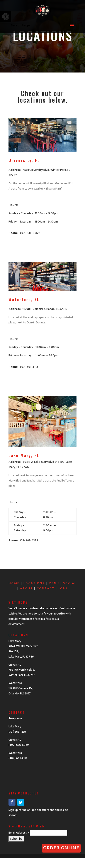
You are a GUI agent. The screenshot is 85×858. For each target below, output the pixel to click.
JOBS (63, 588)
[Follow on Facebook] (11, 802)
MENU (54, 583)
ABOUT (26, 588)
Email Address (18, 832)
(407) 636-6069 (18, 745)
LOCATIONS (34, 583)
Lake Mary (14, 726)
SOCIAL (69, 583)
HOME (14, 583)
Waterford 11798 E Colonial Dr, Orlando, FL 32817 (20, 688)
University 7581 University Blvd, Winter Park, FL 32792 (21, 670)
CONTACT (45, 588)
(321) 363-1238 (17, 732)
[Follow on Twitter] (20, 802)
